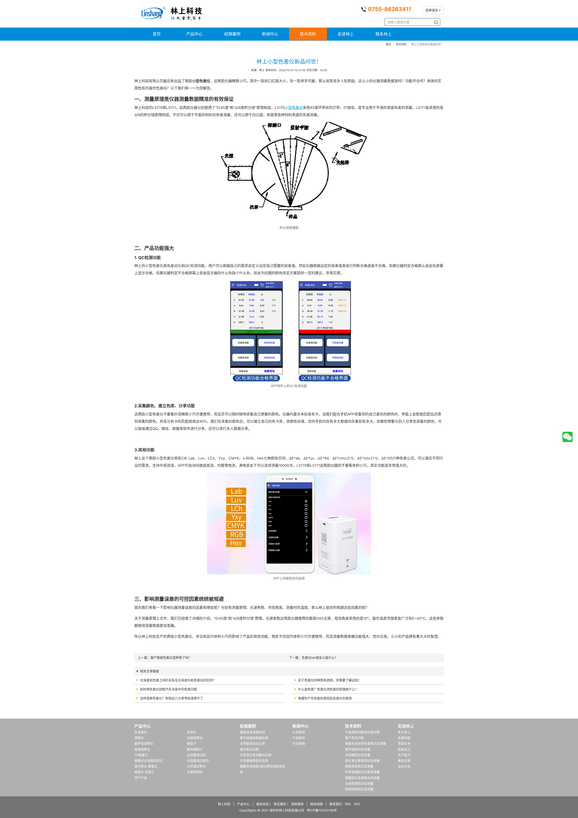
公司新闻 (298, 732)
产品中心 (194, 34)
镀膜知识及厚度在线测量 (362, 778)
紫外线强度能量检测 (254, 738)
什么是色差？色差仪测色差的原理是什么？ (328, 689)
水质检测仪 (195, 772)
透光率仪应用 (249, 749)
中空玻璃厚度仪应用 (254, 760)
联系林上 (383, 34)
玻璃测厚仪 (142, 749)
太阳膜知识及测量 (357, 755)
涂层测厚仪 (195, 738)
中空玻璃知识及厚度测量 (362, 772)
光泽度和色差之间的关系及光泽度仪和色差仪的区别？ (178, 680)
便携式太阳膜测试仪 (148, 760)
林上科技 (224, 804)
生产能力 (404, 755)
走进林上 (346, 34)
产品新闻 (298, 738)
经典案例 (232, 34)
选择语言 (432, 10)
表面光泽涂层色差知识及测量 (365, 743)
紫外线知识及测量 (357, 749)
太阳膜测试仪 (196, 755)
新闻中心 (270, 34)
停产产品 (140, 778)
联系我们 (335, 804)
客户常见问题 (354, 738)
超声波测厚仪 (143, 743)
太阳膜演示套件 (198, 760)
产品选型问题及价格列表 (362, 732)
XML (348, 804)
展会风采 (404, 760)
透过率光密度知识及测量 (362, 760)
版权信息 (262, 804)
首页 (157, 34)
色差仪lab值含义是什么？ (320, 657)
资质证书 (404, 743)
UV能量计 (141, 755)
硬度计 (191, 743)
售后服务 (280, 804)
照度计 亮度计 (144, 772)
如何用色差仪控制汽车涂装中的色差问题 (168, 689)
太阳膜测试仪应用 (252, 743)
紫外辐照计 (195, 749)
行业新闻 (298, 743)
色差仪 (191, 732)
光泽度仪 (140, 732)
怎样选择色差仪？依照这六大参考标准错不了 (171, 698)
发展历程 (404, 738)
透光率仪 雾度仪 (145, 766)
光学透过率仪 (196, 766)
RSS (357, 804)
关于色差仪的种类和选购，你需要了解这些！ (329, 680)
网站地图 (316, 804)
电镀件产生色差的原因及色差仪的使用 (325, 698)
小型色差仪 (294, 107)
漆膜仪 (139, 738)
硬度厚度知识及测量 (359, 766)
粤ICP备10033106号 (322, 810)
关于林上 (404, 732)
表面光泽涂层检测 (252, 732)
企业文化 (404, 766)
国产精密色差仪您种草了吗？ (170, 657)
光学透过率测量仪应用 (255, 755)
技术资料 (308, 34)
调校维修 (297, 804)
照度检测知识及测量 (359, 789)
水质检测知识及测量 (359, 783)
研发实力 (404, 749)
